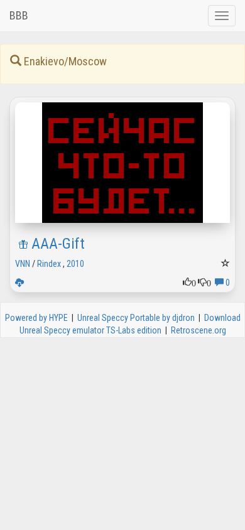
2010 (75, 264)
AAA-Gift (58, 243)
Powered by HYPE (36, 318)
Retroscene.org (198, 330)
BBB (18, 15)
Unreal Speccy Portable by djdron (136, 318)
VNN (22, 264)
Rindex (49, 264)
